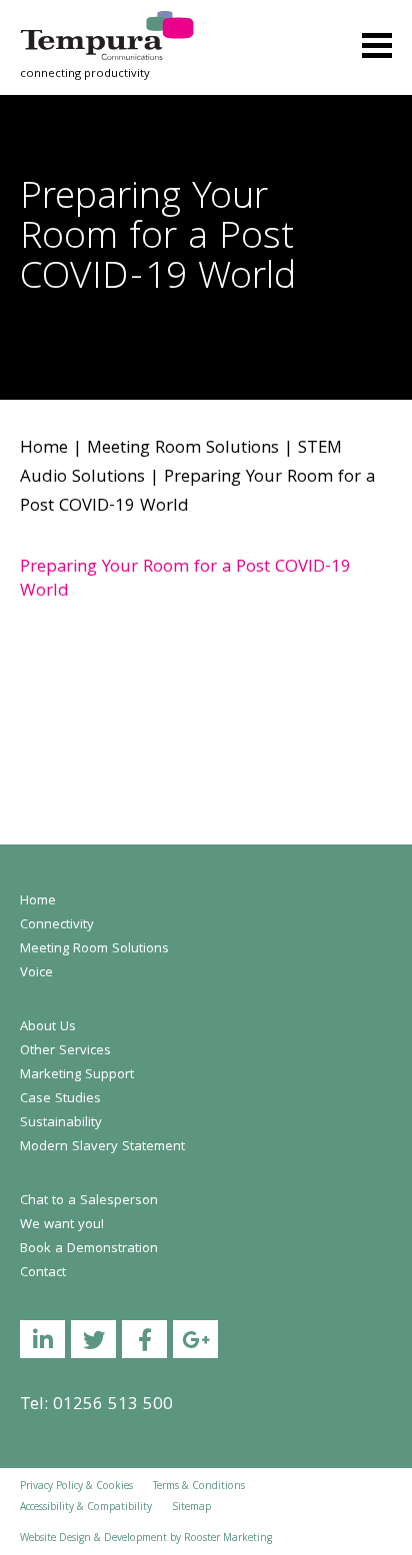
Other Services (65, 1051)
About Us (48, 1027)
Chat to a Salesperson (89, 1201)
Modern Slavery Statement (102, 1147)
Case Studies (60, 1099)
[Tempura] (107, 24)
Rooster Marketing (228, 1539)
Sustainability (61, 1123)
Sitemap (191, 1508)
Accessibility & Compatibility (86, 1508)
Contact (43, 1273)
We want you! (62, 1225)
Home (44, 449)
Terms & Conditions (199, 1487)
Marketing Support (77, 1075)
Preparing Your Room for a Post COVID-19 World (185, 580)
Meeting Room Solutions (183, 449)
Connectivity (57, 925)
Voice (36, 973)
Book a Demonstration (89, 1249)
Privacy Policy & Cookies (76, 1487)
